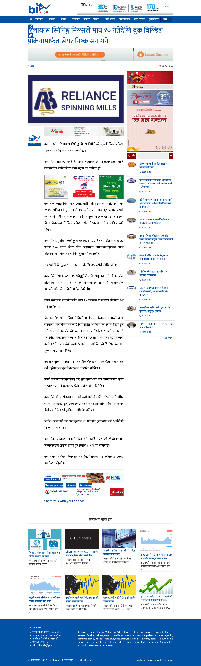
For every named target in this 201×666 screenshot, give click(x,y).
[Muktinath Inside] (84, 187)
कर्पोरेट (87, 19)
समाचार (39, 19)
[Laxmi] (100, 54)
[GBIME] (84, 492)
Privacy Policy (52, 660)
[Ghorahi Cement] (56, 187)
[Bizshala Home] (31, 19)
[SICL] (150, 87)
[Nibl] (84, 478)
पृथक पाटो (154, 19)
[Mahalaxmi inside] (150, 129)
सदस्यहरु (68, 660)
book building (87, 485)
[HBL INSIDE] (150, 98)
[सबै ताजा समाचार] (170, 156)
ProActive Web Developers (160, 660)
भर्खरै (165, 19)
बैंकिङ (52, 19)
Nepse (31, 66)
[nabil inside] (84, 131)
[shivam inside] (111, 187)
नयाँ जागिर (110, 19)
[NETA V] (125, 8)
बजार (63, 19)
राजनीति (76, 19)
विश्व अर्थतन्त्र (124, 19)
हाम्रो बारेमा (35, 660)
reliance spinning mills (55, 485)
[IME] (150, 78)
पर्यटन (96, 19)
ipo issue (72, 485)
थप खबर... (168, 338)
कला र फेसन (139, 19)
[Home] (51, 9)
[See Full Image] (76, 100)
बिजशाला (32, 144)
